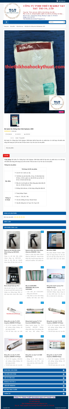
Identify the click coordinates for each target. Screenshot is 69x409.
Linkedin (27, 134)
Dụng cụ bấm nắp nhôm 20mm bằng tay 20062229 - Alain (34, 251)
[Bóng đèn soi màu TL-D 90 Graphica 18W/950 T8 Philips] (13, 345)
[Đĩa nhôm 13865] (56, 240)
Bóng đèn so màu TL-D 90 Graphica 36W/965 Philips (54, 355)
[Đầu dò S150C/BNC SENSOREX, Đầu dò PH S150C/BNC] (35, 275)
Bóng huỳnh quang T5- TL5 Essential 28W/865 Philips (33, 322)
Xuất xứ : (12, 138)
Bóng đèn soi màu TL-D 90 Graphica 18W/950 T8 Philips (12, 355)
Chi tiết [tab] (6, 155)
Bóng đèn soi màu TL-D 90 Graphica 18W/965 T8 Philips (55, 322)
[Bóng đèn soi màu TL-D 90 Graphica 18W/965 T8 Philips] (56, 311)
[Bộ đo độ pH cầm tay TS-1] (13, 275)
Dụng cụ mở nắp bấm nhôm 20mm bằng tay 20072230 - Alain (12, 252)
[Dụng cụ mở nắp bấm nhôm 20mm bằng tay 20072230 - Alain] (13, 240)
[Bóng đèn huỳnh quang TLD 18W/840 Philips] (56, 275)
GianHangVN (63, 407)
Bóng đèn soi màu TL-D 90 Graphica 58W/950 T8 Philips (12, 322)
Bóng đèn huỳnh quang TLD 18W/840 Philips (55, 286)
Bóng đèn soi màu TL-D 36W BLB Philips (34, 355)
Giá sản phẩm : (10, 148)
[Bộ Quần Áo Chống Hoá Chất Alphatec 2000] (34, 71)
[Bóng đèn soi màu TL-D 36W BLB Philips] (35, 345)
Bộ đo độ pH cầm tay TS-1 (11, 285)
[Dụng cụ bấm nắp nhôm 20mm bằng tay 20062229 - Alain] (35, 240)
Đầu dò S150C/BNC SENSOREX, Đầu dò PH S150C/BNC (32, 287)
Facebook (9, 134)
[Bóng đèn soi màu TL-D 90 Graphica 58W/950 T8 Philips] (13, 311)
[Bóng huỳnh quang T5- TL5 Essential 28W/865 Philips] (35, 311)
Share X (18, 134)
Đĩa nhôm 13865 (51, 250)
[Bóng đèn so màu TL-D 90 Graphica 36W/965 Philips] (56, 345)
